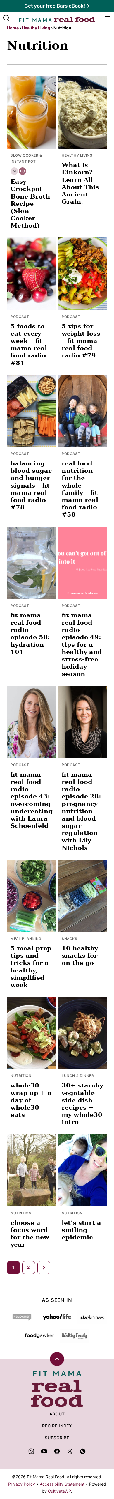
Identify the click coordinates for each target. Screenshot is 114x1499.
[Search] (6, 18)
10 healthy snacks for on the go (80, 955)
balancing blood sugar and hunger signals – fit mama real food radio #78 (31, 485)
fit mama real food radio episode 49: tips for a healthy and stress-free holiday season (82, 645)
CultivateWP (59, 1491)
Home (13, 27)
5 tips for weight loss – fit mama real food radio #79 (81, 341)
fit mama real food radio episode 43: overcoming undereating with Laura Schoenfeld (32, 800)
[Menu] (107, 18)
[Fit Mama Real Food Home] (57, 18)
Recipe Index (57, 1425)
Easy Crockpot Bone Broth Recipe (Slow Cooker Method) (30, 203)
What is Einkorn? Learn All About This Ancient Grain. (80, 183)
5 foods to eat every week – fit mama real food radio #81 (29, 344)
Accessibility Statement (62, 1484)
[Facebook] (57, 1451)
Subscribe (57, 1437)
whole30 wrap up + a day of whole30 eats (31, 1100)
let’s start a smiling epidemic (81, 1230)
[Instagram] (31, 1451)
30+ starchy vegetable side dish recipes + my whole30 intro (82, 1104)
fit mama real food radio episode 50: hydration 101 (30, 633)
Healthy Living (36, 27)
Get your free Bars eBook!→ (57, 6)
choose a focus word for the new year (30, 1233)
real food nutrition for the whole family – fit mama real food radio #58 (80, 489)
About (57, 1413)
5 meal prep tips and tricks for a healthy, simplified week (31, 966)
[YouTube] (44, 1451)
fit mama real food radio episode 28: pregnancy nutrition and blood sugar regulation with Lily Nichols (81, 811)
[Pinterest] (82, 1451)
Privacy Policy (21, 1484)
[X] (69, 1451)
